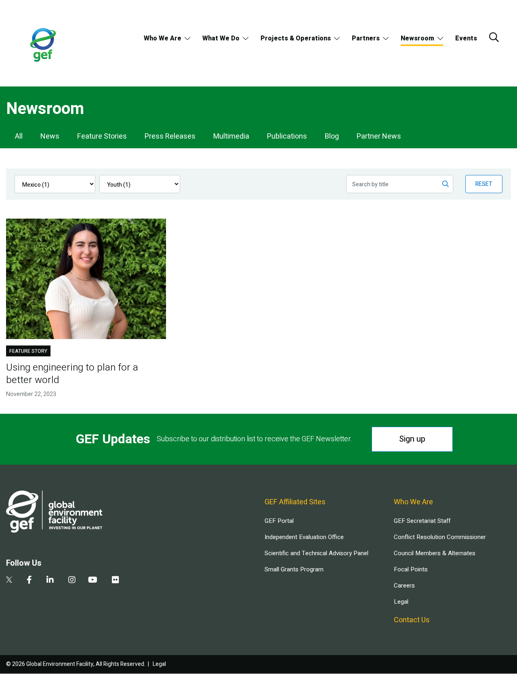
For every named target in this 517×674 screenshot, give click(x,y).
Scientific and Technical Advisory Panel (316, 553)
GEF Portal (279, 520)
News (49, 136)
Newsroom (417, 38)
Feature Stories (102, 136)
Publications (287, 136)
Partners (366, 38)
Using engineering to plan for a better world (72, 373)
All (19, 136)
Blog (332, 136)
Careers (404, 585)
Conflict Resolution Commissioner (440, 537)
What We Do (221, 38)
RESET (483, 184)
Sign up (412, 439)
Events (466, 38)
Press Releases (170, 136)
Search (494, 37)
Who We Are (162, 38)
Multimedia (231, 136)
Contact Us (412, 620)
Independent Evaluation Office (304, 537)
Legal (401, 601)
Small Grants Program (294, 569)
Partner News (379, 136)
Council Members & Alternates (434, 553)
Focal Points (411, 569)
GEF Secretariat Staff (422, 520)
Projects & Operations (296, 38)
